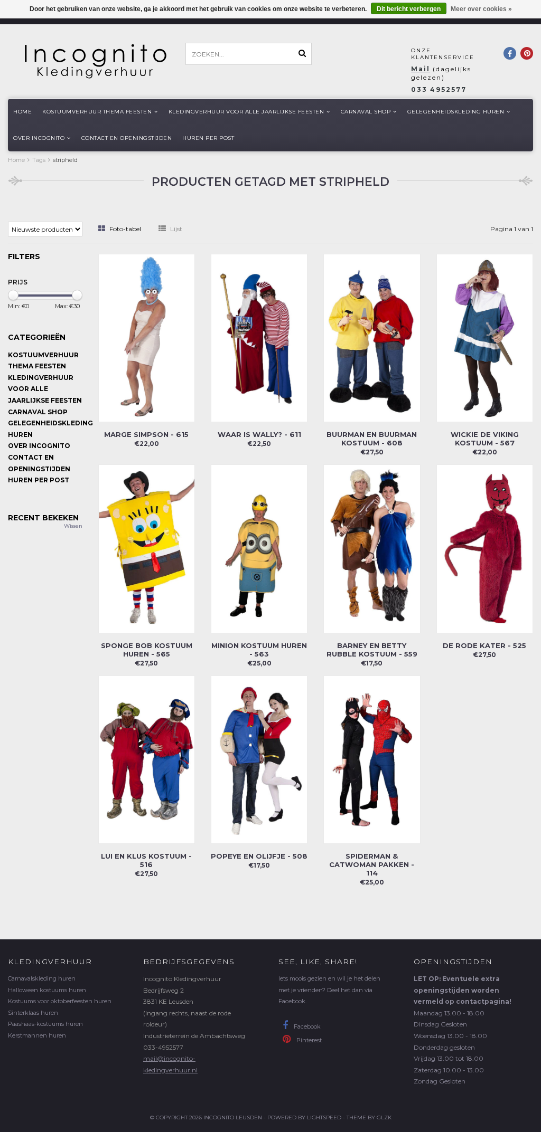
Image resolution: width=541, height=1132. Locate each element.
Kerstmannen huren (37, 1035)
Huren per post (208, 138)
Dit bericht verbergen (409, 9)
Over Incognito (38, 138)
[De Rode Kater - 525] (485, 548)
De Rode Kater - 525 (484, 645)
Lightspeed (324, 1117)
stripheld (65, 160)
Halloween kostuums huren (47, 990)
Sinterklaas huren (33, 1012)
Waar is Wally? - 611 (259, 434)
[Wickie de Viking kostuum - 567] (485, 337)
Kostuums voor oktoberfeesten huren (59, 1001)
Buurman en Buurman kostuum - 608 (372, 438)
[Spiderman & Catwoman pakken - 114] (371, 759)
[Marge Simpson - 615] (146, 337)
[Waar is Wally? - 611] (259, 337)
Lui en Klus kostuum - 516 (146, 860)
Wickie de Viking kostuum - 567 (485, 438)
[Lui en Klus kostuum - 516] (146, 759)
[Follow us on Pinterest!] (526, 53)
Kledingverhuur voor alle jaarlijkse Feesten (246, 111)
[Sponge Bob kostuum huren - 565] (146, 548)
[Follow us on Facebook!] (509, 53)
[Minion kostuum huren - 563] (259, 548)
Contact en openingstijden (126, 138)
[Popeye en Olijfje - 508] (259, 759)
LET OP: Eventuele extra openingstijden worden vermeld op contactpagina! (462, 990)
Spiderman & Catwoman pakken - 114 (371, 864)
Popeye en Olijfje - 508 (259, 856)
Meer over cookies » (481, 9)
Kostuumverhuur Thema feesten (97, 111)
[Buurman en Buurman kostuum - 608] (371, 337)
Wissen (73, 525)
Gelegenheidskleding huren (456, 111)
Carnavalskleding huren (42, 978)
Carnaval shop (366, 111)
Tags (38, 160)
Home (22, 111)
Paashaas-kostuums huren (45, 1024)
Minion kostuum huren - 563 (259, 649)
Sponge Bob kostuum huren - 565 (146, 649)
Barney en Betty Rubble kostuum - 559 (372, 649)
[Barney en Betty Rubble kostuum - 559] (371, 548)
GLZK (384, 1117)
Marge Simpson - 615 (146, 434)
